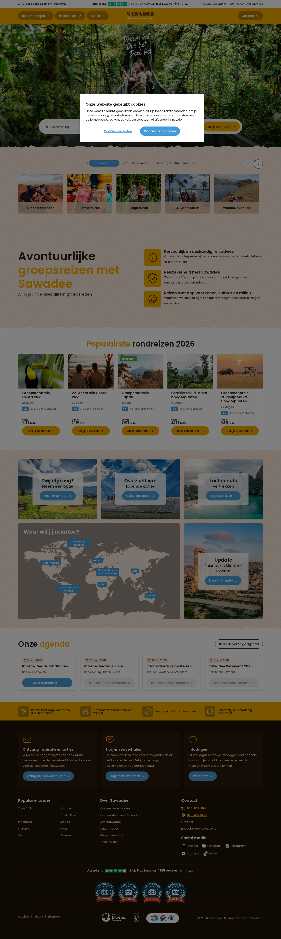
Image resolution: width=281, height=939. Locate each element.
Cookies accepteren (160, 131)
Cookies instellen (118, 131)
